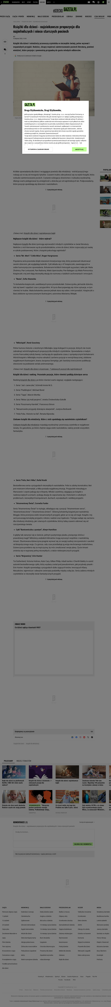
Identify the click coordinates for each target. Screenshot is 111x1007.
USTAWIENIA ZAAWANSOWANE (38, 149)
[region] (55, 127)
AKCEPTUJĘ (79, 149)
